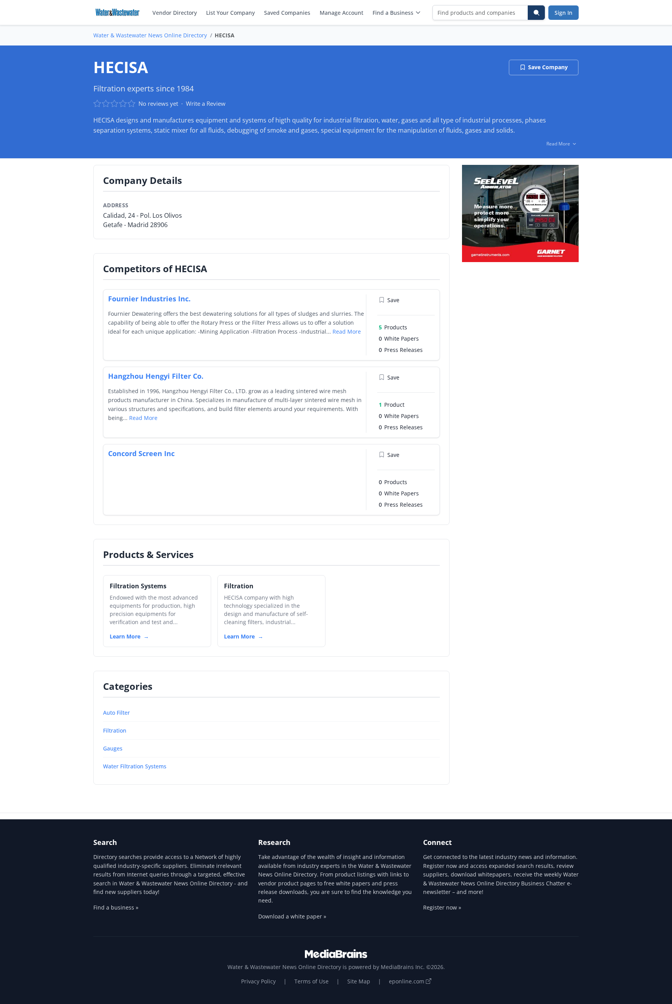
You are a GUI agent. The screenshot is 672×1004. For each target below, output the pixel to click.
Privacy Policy (258, 981)
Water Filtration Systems (134, 766)
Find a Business (393, 12)
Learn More (125, 636)
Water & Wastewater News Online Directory (150, 35)
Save (393, 300)
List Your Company (230, 12)
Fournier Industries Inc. (149, 298)
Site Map (358, 981)
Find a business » (115, 907)
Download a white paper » (292, 916)
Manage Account (341, 12)
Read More (346, 331)
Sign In (563, 12)
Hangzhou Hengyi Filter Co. (155, 376)
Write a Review (206, 103)
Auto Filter (116, 712)
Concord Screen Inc (141, 453)
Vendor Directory (174, 12)
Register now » (442, 907)
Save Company (548, 67)
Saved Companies (287, 12)
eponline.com (407, 981)
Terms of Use (311, 981)
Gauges (112, 748)
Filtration (114, 730)
